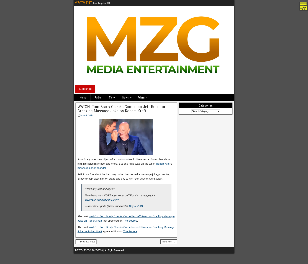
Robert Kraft (163, 163)
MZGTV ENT (83, 3)
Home (83, 97)
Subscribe (85, 88)
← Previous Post (86, 241)
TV (110, 97)
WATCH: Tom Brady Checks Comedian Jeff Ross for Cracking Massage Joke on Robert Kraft (121, 108)
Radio (98, 97)
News (125, 97)
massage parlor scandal (92, 167)
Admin (141, 97)
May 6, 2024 (86, 115)
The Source (130, 220)
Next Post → (168, 241)
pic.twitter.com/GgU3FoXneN (102, 199)
